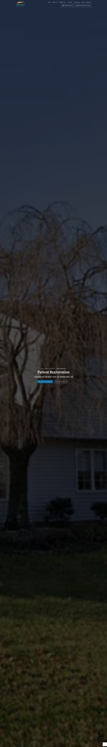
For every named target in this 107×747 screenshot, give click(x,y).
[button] (55, 2)
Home (49, 2)
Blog (83, 2)
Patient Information (50, 368)
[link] (20, 4)
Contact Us (88, 2)
